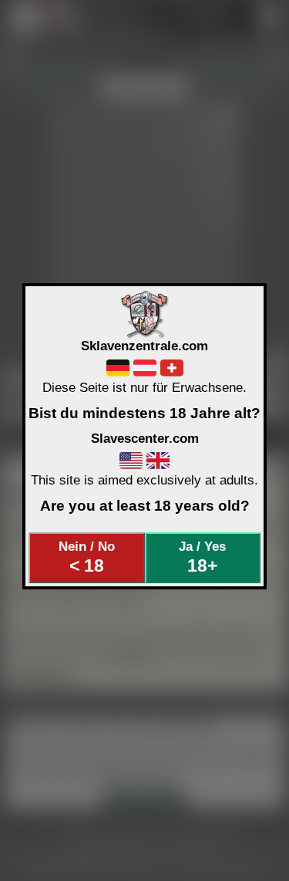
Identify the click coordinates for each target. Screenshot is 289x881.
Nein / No (87, 557)
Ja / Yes (202, 557)
